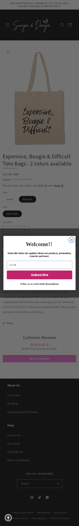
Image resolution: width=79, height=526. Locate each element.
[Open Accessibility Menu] (8, 518)
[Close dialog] (72, 240)
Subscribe (39, 275)
